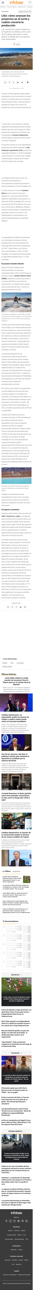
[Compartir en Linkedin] (18, 82)
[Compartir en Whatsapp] (5, 82)
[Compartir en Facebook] (9, 82)
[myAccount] (30, 2)
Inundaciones (25, 7)
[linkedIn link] (26, 1220)
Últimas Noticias (19, 1239)
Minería (5, 663)
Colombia (16, 1230)
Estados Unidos (11, 1235)
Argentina (7, 1260)
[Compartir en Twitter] (13, 82)
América (10, 1230)
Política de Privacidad (24, 1274)
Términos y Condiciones (9, 1274)
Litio (12, 663)
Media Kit (18, 1264)
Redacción (14, 1249)
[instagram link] (14, 1220)
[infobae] (16, 2)
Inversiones (20, 663)
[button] (3, 2)
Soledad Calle (16, 7)
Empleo (20, 1249)
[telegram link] (22, 1220)
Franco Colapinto (7, 7)
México (20, 1235)
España (23, 1230)
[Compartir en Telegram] (22, 82)
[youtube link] (18, 1220)
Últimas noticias (7, 666)
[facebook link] (6, 1220)
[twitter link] (10, 1220)
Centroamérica (9, 1239)
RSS (27, 1239)
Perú (24, 1235)
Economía (4, 11)
